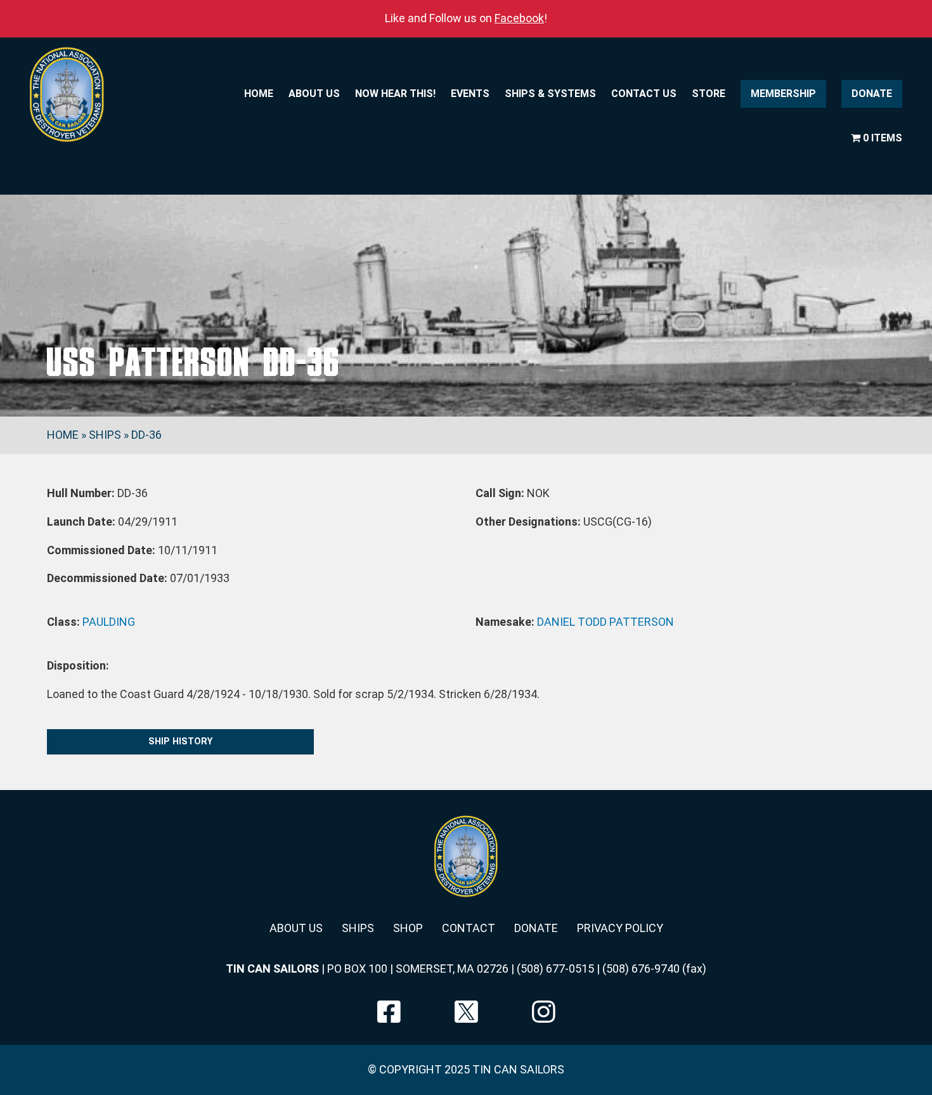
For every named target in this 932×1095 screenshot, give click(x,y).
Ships (105, 434)
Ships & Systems (550, 94)
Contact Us (643, 94)
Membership (783, 93)
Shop (408, 928)
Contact (468, 928)
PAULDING (108, 621)
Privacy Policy (620, 928)
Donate (871, 93)
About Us (314, 94)
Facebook (519, 18)
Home (258, 94)
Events (470, 94)
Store (708, 94)
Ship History (180, 741)
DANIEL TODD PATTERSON (605, 621)
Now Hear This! (395, 94)
